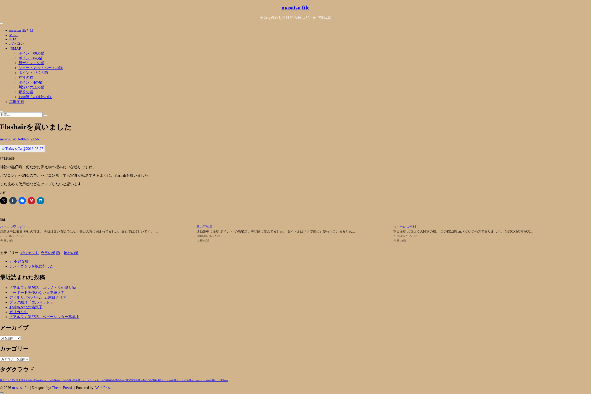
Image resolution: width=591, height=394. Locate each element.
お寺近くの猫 (147, 380)
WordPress (35, 380)
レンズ (217, 380)
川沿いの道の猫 (31, 87)
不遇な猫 (19, 261)
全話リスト (24, 380)
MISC (13, 35)
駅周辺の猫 (134, 380)
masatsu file (295, 8)
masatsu (6, 139)
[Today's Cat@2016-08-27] (22, 149)
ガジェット (29, 253)
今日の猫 (48, 253)
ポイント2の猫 (183, 380)
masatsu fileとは (21, 30)
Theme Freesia (62, 388)
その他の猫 (123, 380)
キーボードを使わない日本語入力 (37, 292)
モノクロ (7, 380)
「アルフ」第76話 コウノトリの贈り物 (42, 288)
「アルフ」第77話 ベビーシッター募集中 (44, 317)
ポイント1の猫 (63, 380)
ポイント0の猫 (30, 58)
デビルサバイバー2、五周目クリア (37, 297)
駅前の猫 (25, 92)
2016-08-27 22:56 (25, 139)
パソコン (16, 43)
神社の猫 (25, 77)
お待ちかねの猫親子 (25, 307)
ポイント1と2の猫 (33, 73)
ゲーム (194, 380)
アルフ (15, 380)
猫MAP (15, 48)
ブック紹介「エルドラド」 (31, 302)
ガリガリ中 (18, 312)
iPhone (224, 380)
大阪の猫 (75, 380)
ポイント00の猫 (31, 53)
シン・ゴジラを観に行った (33, 266)
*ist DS (157, 380)
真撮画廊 (16, 102)
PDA (13, 39)
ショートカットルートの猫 (40, 68)
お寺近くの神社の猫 (35, 97)
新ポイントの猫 (31, 63)
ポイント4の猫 (30, 82)
